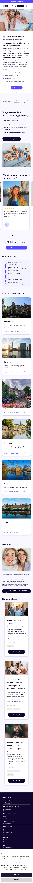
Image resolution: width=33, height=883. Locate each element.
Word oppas (5, 818)
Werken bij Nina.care (7, 832)
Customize (16, 879)
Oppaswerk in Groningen (11, 453)
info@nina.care (9, 847)
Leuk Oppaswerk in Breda (11, 491)
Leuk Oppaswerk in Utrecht (12, 412)
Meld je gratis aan (16, 88)
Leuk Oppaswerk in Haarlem (12, 532)
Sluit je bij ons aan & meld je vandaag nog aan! (16, 591)
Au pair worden (6, 816)
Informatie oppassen (12, 139)
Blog (4, 831)
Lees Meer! (16, 652)
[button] (16, 6)
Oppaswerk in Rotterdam (11, 372)
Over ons (5, 829)
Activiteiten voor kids (13, 771)
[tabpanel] (16, 205)
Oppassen (10, 646)
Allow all (16, 875)
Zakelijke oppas (6, 803)
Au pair (9, 709)
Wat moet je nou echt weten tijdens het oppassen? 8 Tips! (15, 745)
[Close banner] (32, 1)
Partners (5, 834)
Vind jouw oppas (6, 800)
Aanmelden (21, 6)
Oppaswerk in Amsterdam (11, 331)
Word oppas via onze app (16, 247)
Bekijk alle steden (7, 809)
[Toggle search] (12, 6)
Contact (5, 839)
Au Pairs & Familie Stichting (9, 843)
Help (4, 841)
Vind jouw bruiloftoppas (8, 802)
